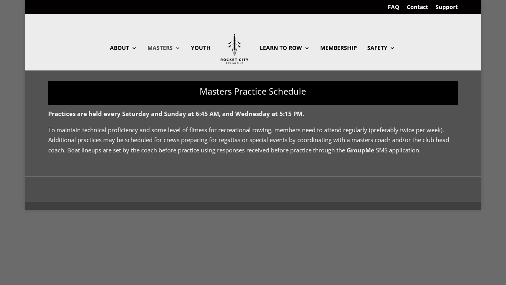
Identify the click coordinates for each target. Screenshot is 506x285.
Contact (417, 7)
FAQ (393, 7)
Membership (338, 48)
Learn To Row (281, 48)
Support (447, 7)
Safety (377, 48)
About (119, 48)
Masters (160, 48)
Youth (201, 48)
